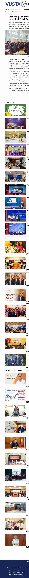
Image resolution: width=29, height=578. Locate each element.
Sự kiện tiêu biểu (14, 9)
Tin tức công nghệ (19, 11)
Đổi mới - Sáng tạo (9, 11)
